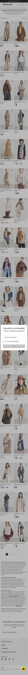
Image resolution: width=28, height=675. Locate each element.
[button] (23, 669)
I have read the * (12, 341)
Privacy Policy (15, 341)
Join (14, 346)
